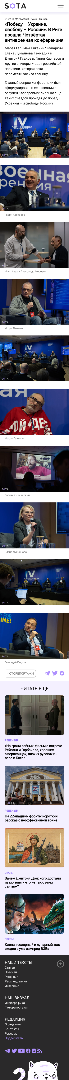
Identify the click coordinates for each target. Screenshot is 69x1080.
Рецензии (11, 977)
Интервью (12, 986)
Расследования (16, 981)
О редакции (13, 1024)
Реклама (11, 1033)
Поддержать (14, 1038)
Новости (11, 972)
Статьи (10, 967)
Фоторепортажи (20, 673)
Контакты (12, 1029)
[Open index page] (15, 6)
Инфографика (15, 1003)
